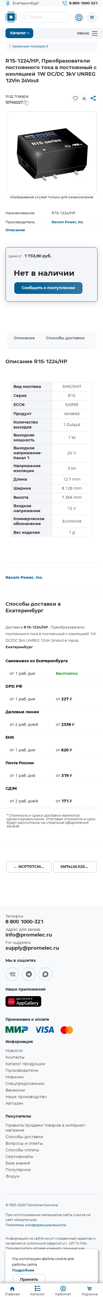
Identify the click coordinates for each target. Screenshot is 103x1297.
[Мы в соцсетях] (12, 974)
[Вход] (78, 17)
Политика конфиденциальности (35, 1225)
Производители (21, 1071)
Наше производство (26, 1097)
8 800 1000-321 (24, 922)
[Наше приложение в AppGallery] (23, 1002)
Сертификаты (19, 1157)
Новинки (14, 1077)
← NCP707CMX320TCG (32, 867)
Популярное (18, 1170)
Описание (15, 230)
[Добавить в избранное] (75, 98)
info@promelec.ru (28, 935)
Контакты (14, 1057)
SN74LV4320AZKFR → (78, 867)
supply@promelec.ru (32, 948)
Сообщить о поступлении (48, 288)
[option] (52, 152)
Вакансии (15, 1090)
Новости (14, 1051)
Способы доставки (65, 338)
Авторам (14, 1104)
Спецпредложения (24, 1084)
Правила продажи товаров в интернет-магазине (45, 1128)
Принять (29, 1280)
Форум (12, 1176)
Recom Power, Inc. (68, 222)
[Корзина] (92, 17)
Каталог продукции (25, 1064)
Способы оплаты (22, 1150)
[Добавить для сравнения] (84, 98)
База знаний (17, 1163)
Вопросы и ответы (24, 1144)
